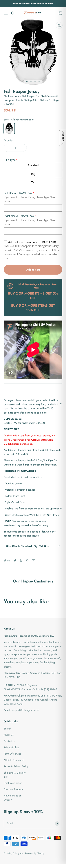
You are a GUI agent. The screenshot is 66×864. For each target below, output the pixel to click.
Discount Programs (14, 789)
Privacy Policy (11, 747)
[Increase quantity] (22, 148)
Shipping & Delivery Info (14, 775)
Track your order (13, 783)
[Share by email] (33, 561)
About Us (9, 735)
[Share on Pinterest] (27, 561)
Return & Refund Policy (16, 766)
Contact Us (9, 741)
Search (7, 728)
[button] (33, 546)
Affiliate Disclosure (14, 760)
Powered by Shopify (34, 853)
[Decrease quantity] (8, 148)
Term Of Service (12, 753)
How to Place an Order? (12, 797)
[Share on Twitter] (21, 561)
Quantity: (8, 140)
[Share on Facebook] (15, 561)
